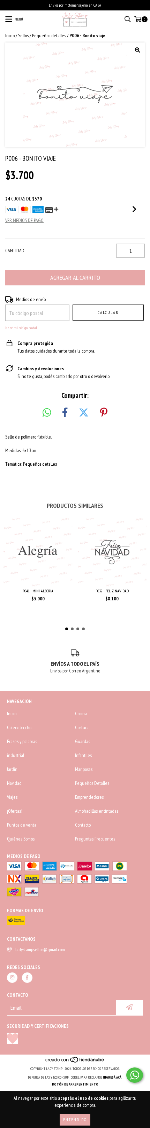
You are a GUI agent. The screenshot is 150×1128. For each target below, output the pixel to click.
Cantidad (14, 250)
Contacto (83, 825)
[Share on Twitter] (83, 413)
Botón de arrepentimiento (75, 1084)
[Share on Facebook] (65, 413)
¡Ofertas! (14, 811)
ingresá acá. (112, 1077)
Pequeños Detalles (92, 783)
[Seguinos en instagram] (12, 977)
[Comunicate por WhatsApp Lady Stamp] (134, 1075)
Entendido (75, 1119)
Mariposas (83, 769)
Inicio (10, 35)
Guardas (82, 741)
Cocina (81, 713)
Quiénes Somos (21, 839)
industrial (15, 755)
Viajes (12, 797)
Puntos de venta (21, 825)
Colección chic (19, 727)
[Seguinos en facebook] (27, 977)
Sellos (23, 35)
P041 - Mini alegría (38, 590)
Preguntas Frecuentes (95, 839)
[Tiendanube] (75, 1061)
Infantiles (83, 755)
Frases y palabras (22, 741)
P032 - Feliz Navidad (112, 590)
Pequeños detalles (49, 35)
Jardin (12, 769)
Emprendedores (89, 797)
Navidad (14, 783)
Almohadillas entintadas (96, 811)
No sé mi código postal (21, 327)
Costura (82, 727)
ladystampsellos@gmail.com (40, 949)
